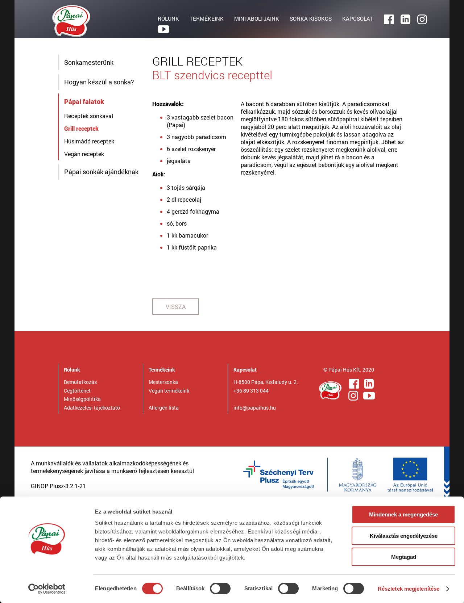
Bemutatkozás (80, 381)
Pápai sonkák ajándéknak (101, 171)
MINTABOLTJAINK (256, 18)
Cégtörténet (77, 390)
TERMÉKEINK (207, 18)
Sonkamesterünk (88, 62)
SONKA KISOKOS (311, 18)
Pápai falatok (84, 101)
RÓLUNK (168, 18)
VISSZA (176, 306)
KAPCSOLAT (357, 18)
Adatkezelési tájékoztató (92, 407)
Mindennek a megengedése (403, 514)
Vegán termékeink (169, 390)
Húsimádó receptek (89, 141)
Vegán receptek (84, 154)
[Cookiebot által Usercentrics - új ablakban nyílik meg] (47, 588)
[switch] (220, 588)
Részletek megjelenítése (408, 589)
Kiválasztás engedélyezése (404, 536)
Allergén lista (164, 407)
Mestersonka (163, 381)
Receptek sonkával (88, 116)
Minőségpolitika (82, 398)
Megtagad (403, 557)
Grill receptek (81, 128)
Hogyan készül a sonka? (99, 82)
